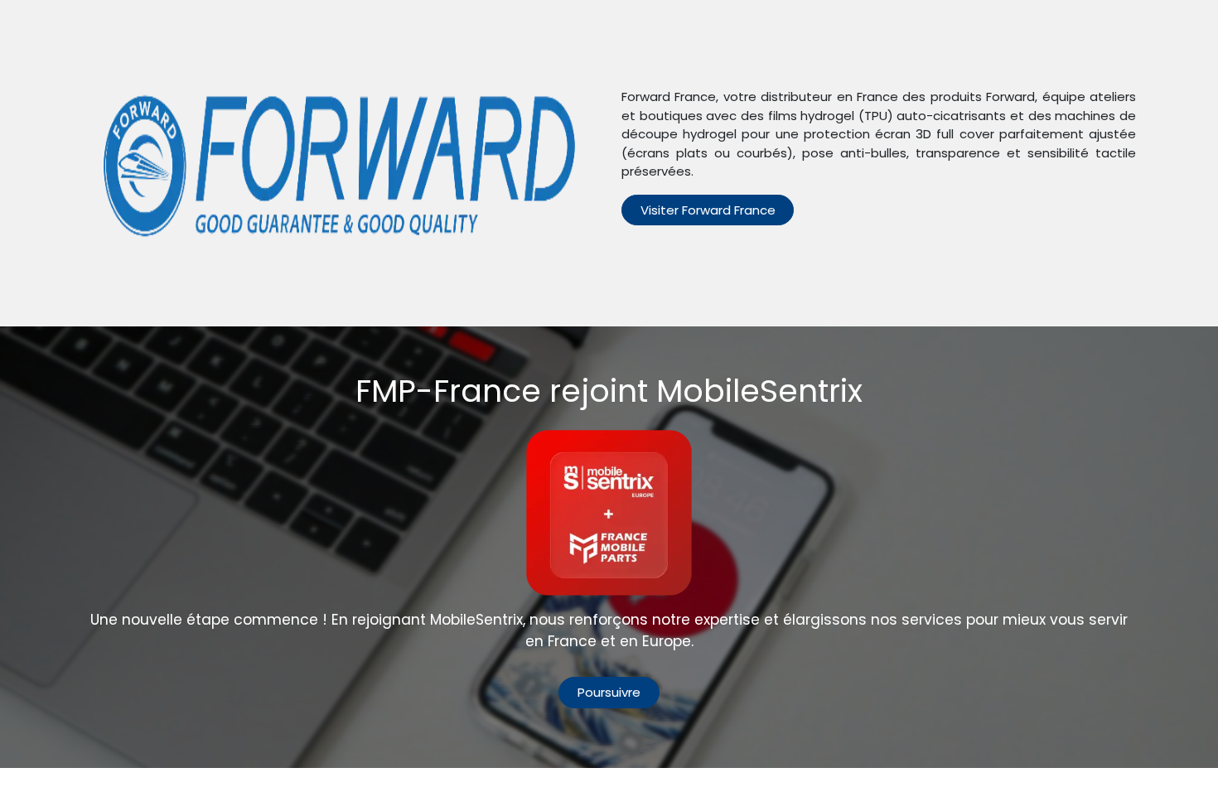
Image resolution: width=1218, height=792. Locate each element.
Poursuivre (609, 692)
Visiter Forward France (708, 210)
